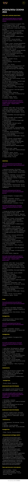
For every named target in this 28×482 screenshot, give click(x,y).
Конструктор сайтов (14, 480)
